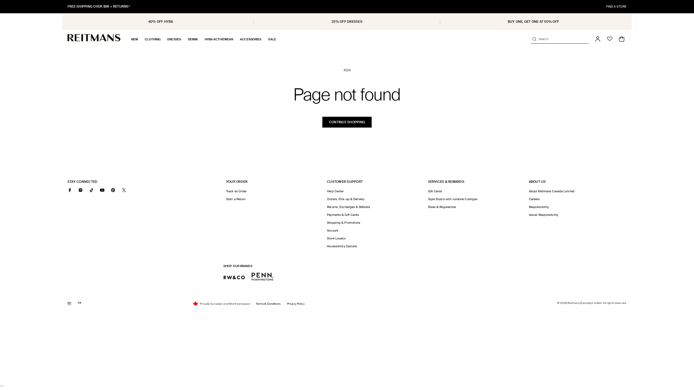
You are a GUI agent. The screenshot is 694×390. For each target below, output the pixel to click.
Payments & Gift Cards (343, 215)
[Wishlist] (609, 39)
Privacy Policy (296, 304)
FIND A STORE (616, 6)
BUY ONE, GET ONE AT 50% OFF (533, 22)
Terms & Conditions (268, 304)
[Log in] (597, 39)
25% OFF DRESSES (347, 22)
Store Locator (336, 238)
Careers (534, 199)
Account (332, 230)
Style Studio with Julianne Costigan (453, 199)
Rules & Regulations (442, 207)
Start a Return (236, 199)
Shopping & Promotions (343, 223)
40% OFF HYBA (160, 22)
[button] (134, 39)
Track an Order (236, 191)
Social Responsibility (543, 215)
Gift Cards (435, 191)
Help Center (335, 191)
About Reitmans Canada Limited (551, 191)
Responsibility (539, 207)
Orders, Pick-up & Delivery (345, 199)
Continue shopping (347, 122)
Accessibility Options (342, 246)
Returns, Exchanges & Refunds (348, 207)
